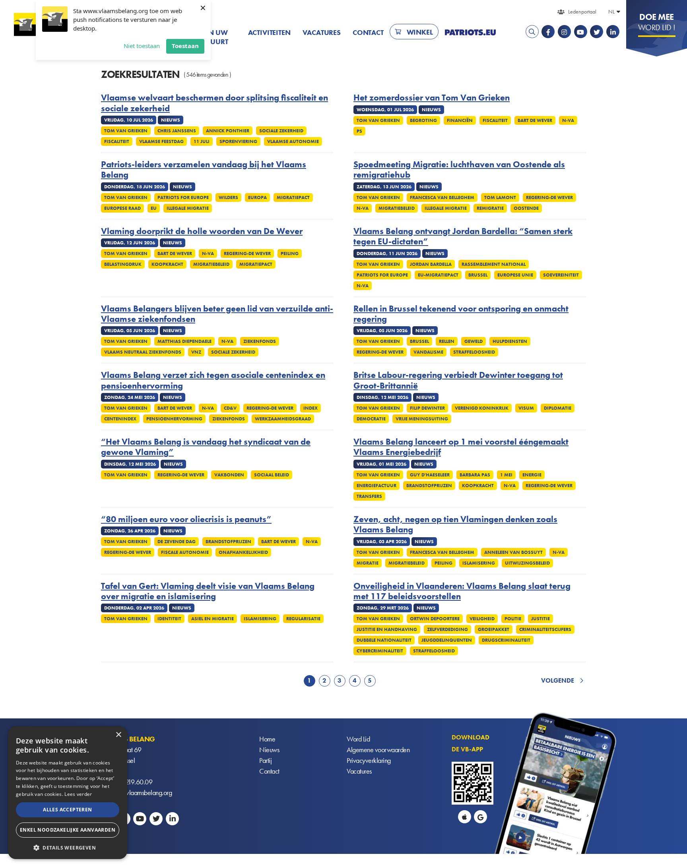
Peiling (290, 253)
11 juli (202, 141)
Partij (265, 760)
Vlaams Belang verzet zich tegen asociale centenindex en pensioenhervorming (213, 380)
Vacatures (322, 32)
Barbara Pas (475, 475)
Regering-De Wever (549, 197)
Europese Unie (515, 275)
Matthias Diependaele (184, 341)
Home (267, 738)
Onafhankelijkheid (243, 552)
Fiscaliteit (116, 141)
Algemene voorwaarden (378, 749)
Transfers (369, 496)
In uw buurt (217, 37)
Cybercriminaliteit (380, 651)
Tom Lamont (500, 197)
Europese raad (122, 208)
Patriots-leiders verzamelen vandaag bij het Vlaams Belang (203, 169)
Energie (531, 475)
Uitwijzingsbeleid (527, 563)
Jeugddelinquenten (446, 640)
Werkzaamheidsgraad (283, 419)
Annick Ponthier (227, 131)
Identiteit (169, 618)
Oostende (526, 208)
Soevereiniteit (561, 275)
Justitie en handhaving (387, 629)
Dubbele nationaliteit (384, 640)
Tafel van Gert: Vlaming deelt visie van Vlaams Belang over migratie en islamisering (207, 591)
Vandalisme (428, 352)
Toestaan (185, 46)
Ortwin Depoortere (435, 618)
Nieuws (269, 749)
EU (154, 208)
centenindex (120, 419)
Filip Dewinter (427, 408)
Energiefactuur (376, 485)
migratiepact (293, 197)
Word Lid (358, 738)
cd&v (230, 408)
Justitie (540, 618)
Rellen (446, 341)
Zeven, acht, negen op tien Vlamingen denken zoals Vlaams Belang (455, 524)
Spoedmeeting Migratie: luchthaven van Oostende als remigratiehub (459, 169)
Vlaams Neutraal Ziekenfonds (142, 352)
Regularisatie (303, 618)
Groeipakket (493, 629)
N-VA (568, 120)
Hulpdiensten (510, 341)
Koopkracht (167, 264)
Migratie (367, 563)
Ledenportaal (582, 11)
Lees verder (78, 794)
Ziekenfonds (259, 341)
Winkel (420, 32)
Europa (257, 197)
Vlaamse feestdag (161, 141)
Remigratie (490, 208)
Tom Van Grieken (125, 131)
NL (611, 11)
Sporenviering (238, 141)
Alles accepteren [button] (67, 809)
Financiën (460, 120)
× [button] (118, 735)
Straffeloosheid (474, 352)
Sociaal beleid (271, 475)
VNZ (196, 352)
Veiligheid (482, 618)
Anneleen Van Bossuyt (513, 552)
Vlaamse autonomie (293, 141)
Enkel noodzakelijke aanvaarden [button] (67, 829)
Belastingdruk (123, 264)
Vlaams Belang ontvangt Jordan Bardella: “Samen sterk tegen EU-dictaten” (462, 236)
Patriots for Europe (183, 197)
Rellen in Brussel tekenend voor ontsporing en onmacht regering (461, 314)
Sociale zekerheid (281, 131)
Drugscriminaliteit (506, 640)
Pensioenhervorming (174, 419)
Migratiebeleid (396, 208)
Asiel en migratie (212, 618)
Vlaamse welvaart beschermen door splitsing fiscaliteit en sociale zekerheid (214, 103)
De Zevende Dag (176, 541)
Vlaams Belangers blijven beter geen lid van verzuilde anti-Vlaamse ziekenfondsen (217, 314)
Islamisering (478, 563)
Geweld (473, 341)
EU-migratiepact (438, 275)
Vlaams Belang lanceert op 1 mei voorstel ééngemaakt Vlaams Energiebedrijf (461, 447)
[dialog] (67, 792)
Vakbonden (229, 475)
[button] (67, 847)
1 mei (506, 475)
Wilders (228, 197)
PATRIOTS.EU (470, 32)
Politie (513, 618)
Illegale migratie (188, 208)
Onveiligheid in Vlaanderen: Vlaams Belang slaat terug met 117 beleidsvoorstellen (462, 591)
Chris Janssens (176, 131)
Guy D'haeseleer (430, 475)
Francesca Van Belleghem (442, 197)
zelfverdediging (447, 629)
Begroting (423, 120)
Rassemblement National (494, 264)
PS (359, 131)
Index (310, 408)
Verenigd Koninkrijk (481, 408)
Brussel (477, 275)
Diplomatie (557, 408)
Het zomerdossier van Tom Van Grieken (431, 98)
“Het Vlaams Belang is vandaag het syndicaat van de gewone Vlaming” (206, 447)
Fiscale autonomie (185, 552)
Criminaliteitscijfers (545, 629)
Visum (526, 408)
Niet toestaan (142, 46)
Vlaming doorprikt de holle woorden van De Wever (202, 231)
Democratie (371, 419)
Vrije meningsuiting (422, 419)
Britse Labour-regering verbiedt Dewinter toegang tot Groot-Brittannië (458, 380)
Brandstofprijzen (429, 485)
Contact (368, 32)
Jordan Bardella (431, 264)
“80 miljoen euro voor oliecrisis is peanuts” (186, 519)
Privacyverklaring (369, 760)
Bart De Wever (535, 120)
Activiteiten (269, 32)
